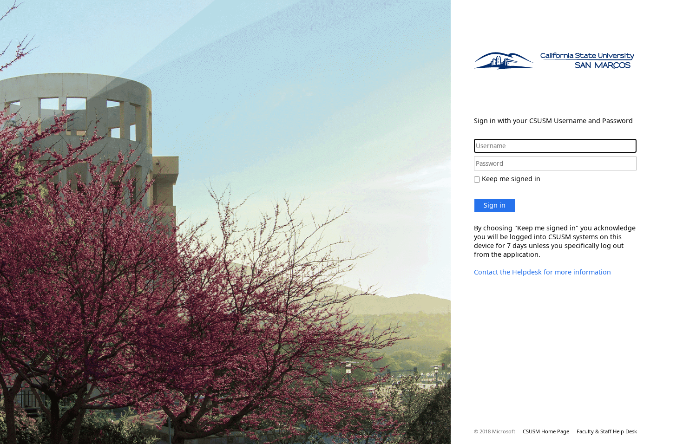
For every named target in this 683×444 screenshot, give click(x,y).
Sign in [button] (495, 205)
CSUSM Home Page (546, 431)
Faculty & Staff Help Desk (607, 431)
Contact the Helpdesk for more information (542, 272)
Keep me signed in (511, 178)
